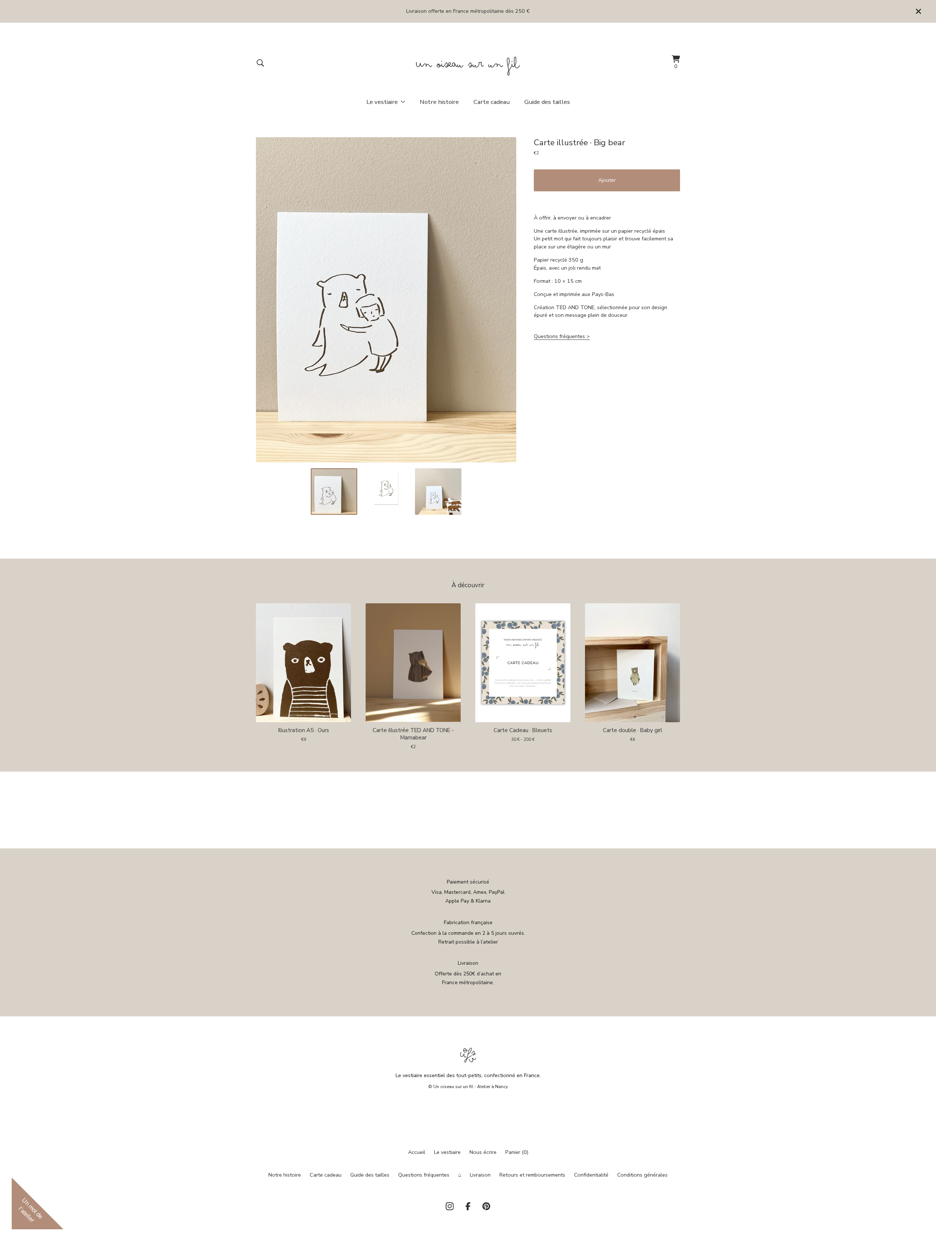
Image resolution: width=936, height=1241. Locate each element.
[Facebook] (468, 1206)
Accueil (416, 1152)
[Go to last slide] (265, 300)
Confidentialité (591, 1174)
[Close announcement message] (918, 11)
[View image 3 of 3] (438, 491)
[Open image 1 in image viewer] (386, 299)
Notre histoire (439, 102)
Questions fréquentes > (562, 336)
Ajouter (607, 180)
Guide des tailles (547, 102)
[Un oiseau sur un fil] (468, 63)
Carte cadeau (491, 102)
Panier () (516, 1152)
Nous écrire (483, 1152)
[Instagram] (449, 1206)
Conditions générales (642, 1174)
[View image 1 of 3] (334, 491)
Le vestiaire (447, 1152)
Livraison (480, 1174)
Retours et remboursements (532, 1174)
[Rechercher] (260, 63)
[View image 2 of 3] (386, 491)
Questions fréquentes (423, 1174)
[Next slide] (507, 300)
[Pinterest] (486, 1206)
